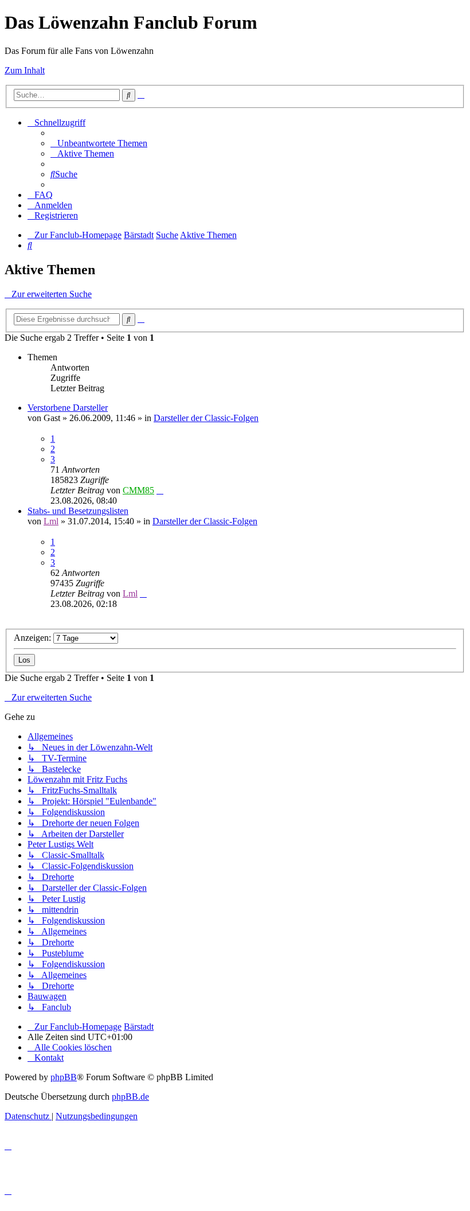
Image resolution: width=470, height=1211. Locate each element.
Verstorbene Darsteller (68, 407)
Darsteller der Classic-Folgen (206, 418)
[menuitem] (98, 143)
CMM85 (138, 490)
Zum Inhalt (25, 70)
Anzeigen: (33, 638)
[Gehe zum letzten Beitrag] (159, 490)
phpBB (63, 1077)
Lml (51, 521)
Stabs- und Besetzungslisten (78, 511)
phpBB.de (130, 1096)
